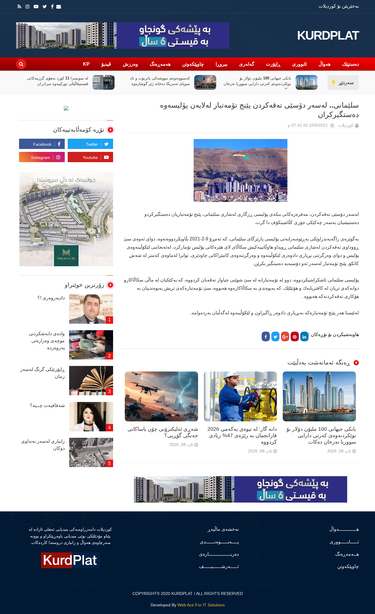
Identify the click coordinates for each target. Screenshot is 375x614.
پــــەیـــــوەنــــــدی (219, 541)
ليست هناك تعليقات (279, 126)
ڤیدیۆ (106, 64)
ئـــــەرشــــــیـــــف (219, 566)
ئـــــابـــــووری (344, 541)
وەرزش (130, 64)
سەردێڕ (346, 82)
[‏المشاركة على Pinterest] (295, 336)
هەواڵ (324, 64)
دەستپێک (350, 64)
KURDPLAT (328, 35)
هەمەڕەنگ (160, 64)
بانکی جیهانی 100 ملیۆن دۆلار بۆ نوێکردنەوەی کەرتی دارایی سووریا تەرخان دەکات (257, 83)
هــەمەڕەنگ (347, 554)
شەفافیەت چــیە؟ (47, 405)
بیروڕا (221, 64)
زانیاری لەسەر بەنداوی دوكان (43, 445)
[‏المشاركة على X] (275, 336)
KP (86, 64)
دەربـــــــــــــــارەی (219, 554)
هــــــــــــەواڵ (344, 529)
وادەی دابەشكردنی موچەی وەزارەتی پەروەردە (47, 340)
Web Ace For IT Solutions (201, 605)
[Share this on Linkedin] (304, 336)
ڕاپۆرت (273, 64)
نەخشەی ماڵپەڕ (223, 529)
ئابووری (299, 64)
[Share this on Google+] (285, 336)
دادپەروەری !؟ (51, 297)
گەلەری (246, 64)
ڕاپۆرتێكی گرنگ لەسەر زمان (42, 373)
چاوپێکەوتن (193, 64)
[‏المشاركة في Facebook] (266, 336)
